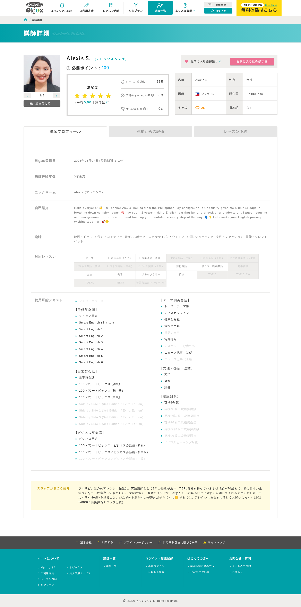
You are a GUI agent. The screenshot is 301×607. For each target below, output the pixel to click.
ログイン (220, 11)
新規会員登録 (156, 572)
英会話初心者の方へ (202, 566)
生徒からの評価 (150, 131)
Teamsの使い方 (199, 572)
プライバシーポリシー (138, 542)
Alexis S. (79, 58)
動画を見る (43, 103)
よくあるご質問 (241, 566)
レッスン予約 (235, 131)
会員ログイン (156, 566)
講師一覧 (111, 566)
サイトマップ (216, 542)
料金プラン (47, 585)
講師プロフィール (65, 131)
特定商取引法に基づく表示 (180, 542)
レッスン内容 (49, 579)
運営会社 (86, 542)
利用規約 (107, 542)
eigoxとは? (48, 567)
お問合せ (220, 4)
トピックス (76, 567)
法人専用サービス (80, 573)
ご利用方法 (47, 573)
